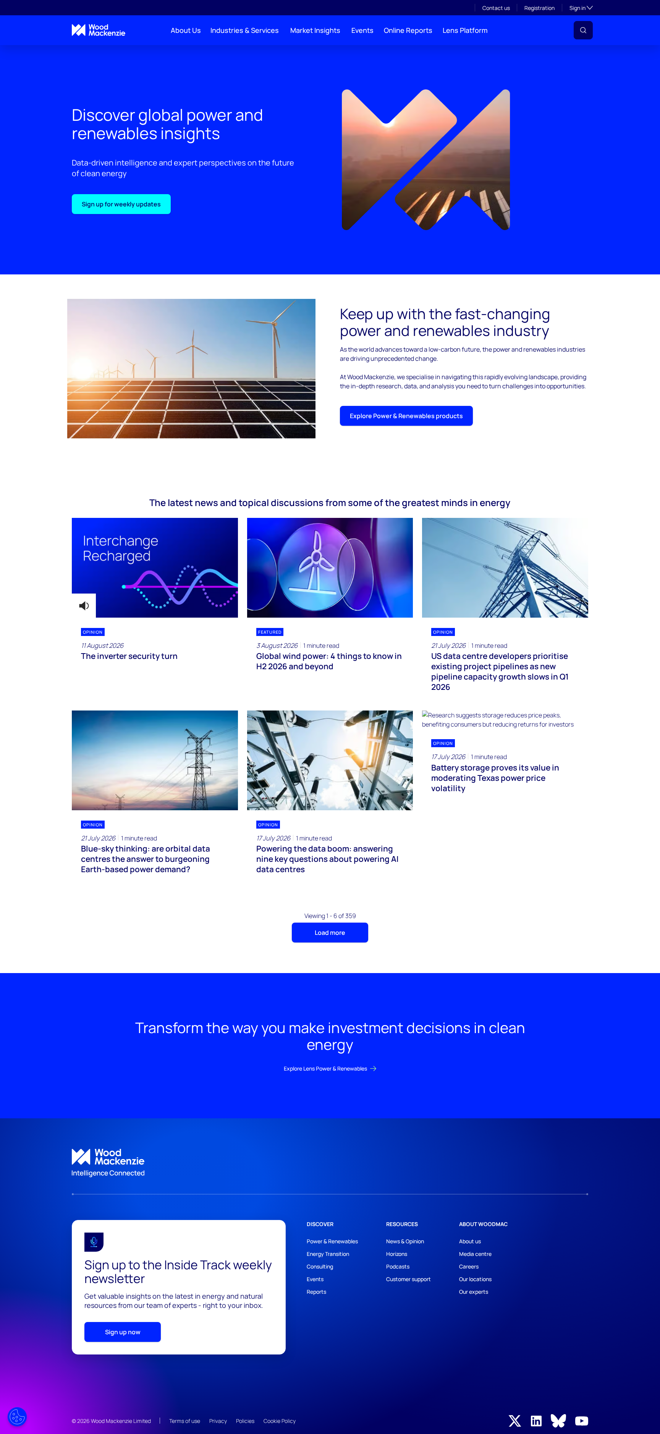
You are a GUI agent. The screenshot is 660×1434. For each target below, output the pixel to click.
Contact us (496, 7)
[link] (330, 1163)
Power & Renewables (332, 1241)
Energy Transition (328, 1253)
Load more (330, 932)
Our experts (473, 1291)
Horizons (396, 1253)
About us (470, 1241)
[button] (583, 30)
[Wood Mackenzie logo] (98, 30)
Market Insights (315, 30)
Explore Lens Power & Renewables (325, 1068)
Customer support (408, 1279)
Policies (245, 1420)
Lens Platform (465, 30)
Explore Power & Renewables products (406, 416)
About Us (186, 30)
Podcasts (397, 1266)
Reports (316, 1291)
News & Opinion (405, 1241)
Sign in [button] (581, 7)
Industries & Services (244, 30)
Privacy (218, 1420)
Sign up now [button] (123, 1332)
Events (362, 30)
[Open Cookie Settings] (17, 1416)
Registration (539, 7)
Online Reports (408, 30)
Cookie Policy (280, 1420)
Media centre (475, 1253)
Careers (469, 1266)
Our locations (475, 1279)
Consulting (320, 1266)
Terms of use (184, 1420)
